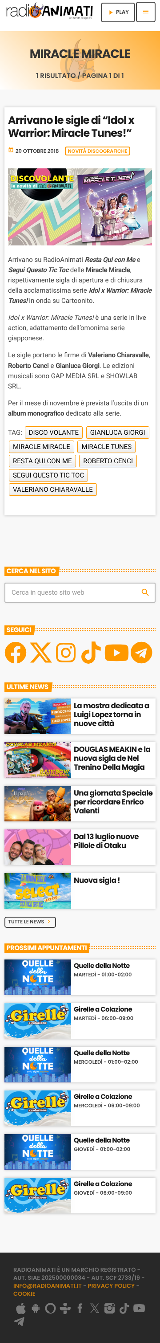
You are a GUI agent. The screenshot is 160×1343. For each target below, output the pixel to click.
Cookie (24, 1294)
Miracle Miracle (41, 447)
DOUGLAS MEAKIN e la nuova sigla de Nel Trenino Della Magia (112, 758)
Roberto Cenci (108, 461)
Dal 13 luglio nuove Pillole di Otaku (106, 841)
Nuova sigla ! (97, 880)
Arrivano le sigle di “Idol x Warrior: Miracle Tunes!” (71, 127)
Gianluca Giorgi (117, 433)
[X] (41, 652)
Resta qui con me (42, 461)
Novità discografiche (98, 151)
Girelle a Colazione (103, 1010)
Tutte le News (30, 921)
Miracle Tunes (106, 447)
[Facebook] (15, 652)
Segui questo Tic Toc (48, 475)
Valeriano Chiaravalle (53, 490)
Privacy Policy (111, 1286)
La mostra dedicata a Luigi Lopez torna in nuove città (111, 714)
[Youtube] (116, 652)
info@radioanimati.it (47, 1286)
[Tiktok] (91, 652)
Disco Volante (54, 433)
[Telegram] (141, 652)
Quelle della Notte (102, 966)
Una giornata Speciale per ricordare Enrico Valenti (113, 802)
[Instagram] (66, 652)
